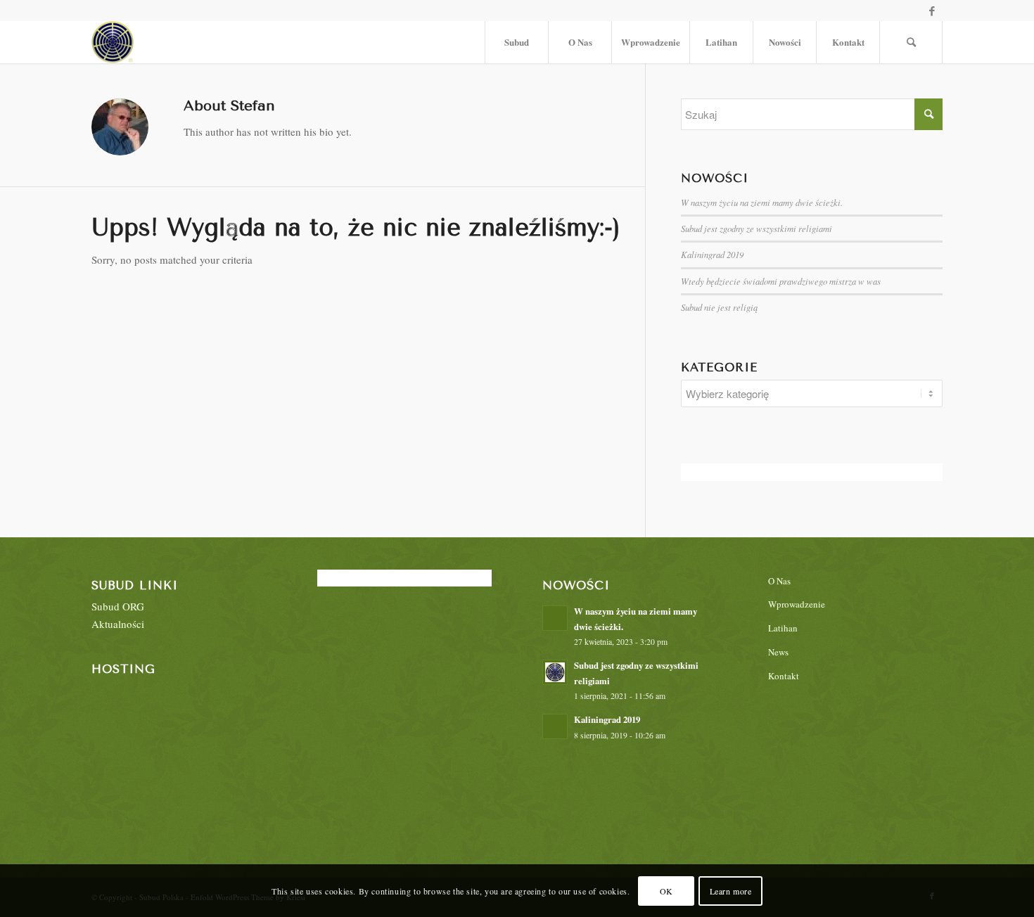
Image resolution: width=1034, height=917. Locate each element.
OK (666, 890)
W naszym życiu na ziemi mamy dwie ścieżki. (762, 202)
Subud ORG (117, 606)
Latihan (783, 628)
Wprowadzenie (796, 604)
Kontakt (783, 675)
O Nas (779, 581)
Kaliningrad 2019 (712, 254)
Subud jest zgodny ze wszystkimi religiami (756, 228)
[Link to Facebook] (932, 10)
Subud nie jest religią (719, 307)
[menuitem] (516, 42)
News (778, 652)
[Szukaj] (911, 42)
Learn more (731, 890)
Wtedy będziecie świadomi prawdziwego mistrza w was (781, 281)
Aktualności (117, 624)
